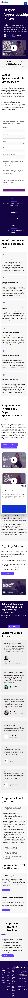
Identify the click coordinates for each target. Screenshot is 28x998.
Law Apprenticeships (13, 976)
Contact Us (3, 983)
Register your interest (16, 950)
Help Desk (3, 976)
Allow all (14, 507)
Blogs (3, 979)
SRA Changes (8, 983)
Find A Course (8, 973)
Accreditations (8, 988)
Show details (20, 503)
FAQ (3, 980)
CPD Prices (8, 976)
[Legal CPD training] (5, 2)
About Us (3, 973)
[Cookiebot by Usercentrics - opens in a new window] (20, 486)
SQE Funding (13, 982)
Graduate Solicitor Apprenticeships (13, 989)
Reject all (14, 511)
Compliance (8, 979)
